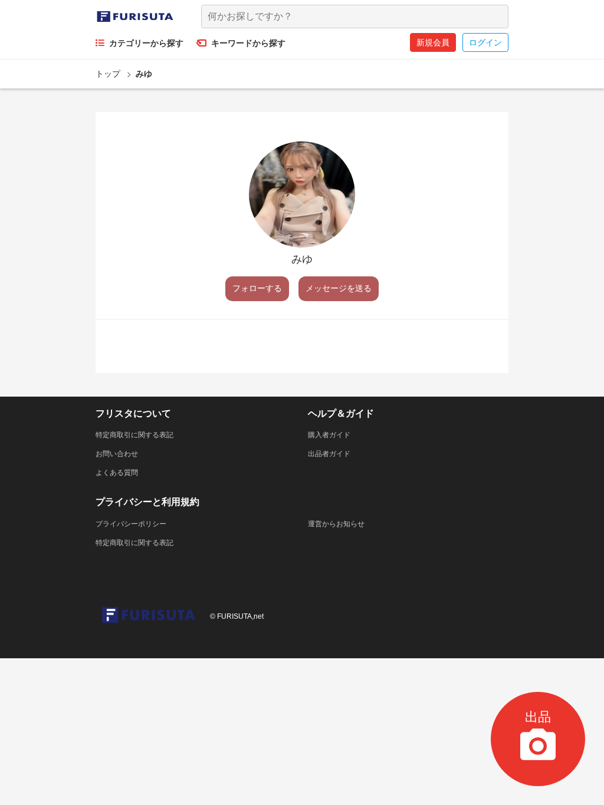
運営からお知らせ (336, 524)
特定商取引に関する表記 (134, 435)
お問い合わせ (117, 454)
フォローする (257, 288)
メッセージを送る (339, 288)
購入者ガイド (329, 435)
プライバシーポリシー (131, 524)
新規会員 (432, 42)
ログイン (485, 42)
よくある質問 (117, 473)
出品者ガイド (329, 454)
